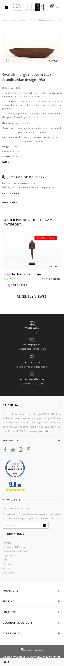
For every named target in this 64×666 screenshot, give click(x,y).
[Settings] (58, 7)
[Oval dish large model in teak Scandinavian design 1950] (7, 60)
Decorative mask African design (22, 274)
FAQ (5, 559)
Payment (7, 542)
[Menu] (6, 7)
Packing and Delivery (14, 547)
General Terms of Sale (15, 551)
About (6, 568)
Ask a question (10, 202)
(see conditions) (10, 193)
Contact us (8, 572)
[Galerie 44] (28, 7)
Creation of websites (14, 656)
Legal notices (10, 555)
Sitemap (7, 564)
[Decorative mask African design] (32, 250)
